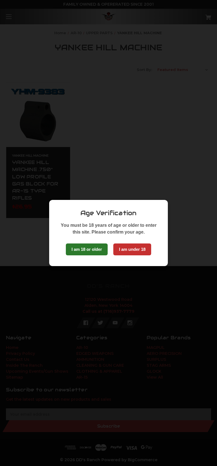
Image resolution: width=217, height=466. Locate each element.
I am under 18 (132, 249)
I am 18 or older (86, 249)
